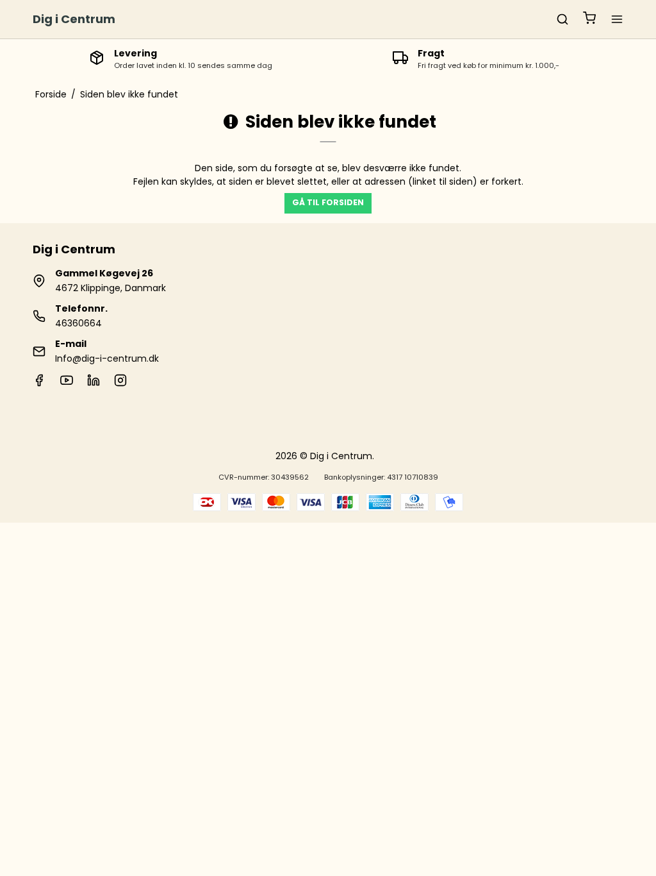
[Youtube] (66, 383)
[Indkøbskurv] (589, 20)
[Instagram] (120, 383)
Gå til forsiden (328, 202)
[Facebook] (39, 383)
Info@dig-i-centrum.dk (107, 358)
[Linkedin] (93, 383)
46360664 (78, 323)
